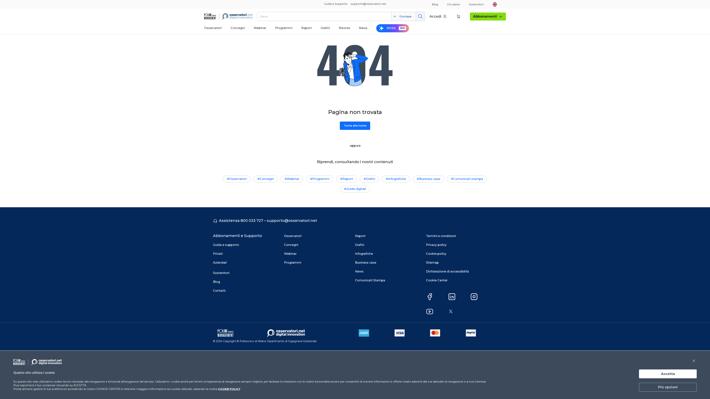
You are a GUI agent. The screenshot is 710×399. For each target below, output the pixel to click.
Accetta (668, 374)
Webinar (293, 179)
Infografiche (397, 179)
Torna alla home (355, 125)
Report (347, 179)
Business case (429, 179)
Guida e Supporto (335, 4)
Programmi (320, 179)
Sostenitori (476, 4)
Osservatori (238, 179)
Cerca (420, 16)
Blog (435, 4)
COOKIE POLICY (229, 389)
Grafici (370, 179)
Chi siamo (453, 4)
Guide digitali (356, 189)
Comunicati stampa (468, 179)
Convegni (267, 179)
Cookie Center (437, 280)
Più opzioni (668, 387)
